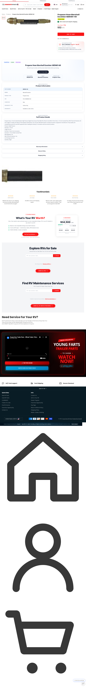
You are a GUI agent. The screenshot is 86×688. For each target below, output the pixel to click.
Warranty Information (41, 146)
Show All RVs (42, 270)
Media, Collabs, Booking (37, 412)
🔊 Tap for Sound (27, 363)
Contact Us (80, 8)
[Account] (43, 599)
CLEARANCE (5, 400)
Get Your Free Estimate (29, 234)
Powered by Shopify (77, 419)
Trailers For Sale (6, 402)
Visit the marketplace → (50, 299)
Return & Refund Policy (37, 407)
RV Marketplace (43, 0)
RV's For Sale (28, 8)
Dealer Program (55, 8)
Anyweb (19, 424)
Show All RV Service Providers (42, 305)
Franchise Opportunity (8, 407)
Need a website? (75, 424)
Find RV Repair (47, 8)
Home (3, 14)
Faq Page (33, 405)
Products (8, 14)
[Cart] (43, 685)
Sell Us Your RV (21, 8)
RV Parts (14, 0)
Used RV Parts (5, 8)
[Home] (10, 4)
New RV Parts (13, 8)
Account (77, 4)
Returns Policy (42, 151)
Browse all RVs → (47, 264)
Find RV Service (72, 0)
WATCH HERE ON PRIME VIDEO (27, 368)
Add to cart (71, 34)
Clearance (40, 8)
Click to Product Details (43, 72)
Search (47, 4)
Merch (34, 8)
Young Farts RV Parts (67, 419)
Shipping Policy (42, 155)
